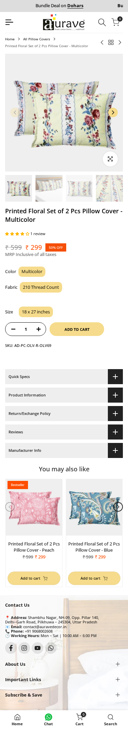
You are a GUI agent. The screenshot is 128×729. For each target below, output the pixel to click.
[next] (113, 112)
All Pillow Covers (36, 39)
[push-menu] (9, 22)
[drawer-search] (102, 22)
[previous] (15, 112)
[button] (17, 233)
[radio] (31, 272)
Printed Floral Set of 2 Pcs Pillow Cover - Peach (34, 547)
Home (10, 39)
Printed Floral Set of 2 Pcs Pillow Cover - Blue (94, 547)
